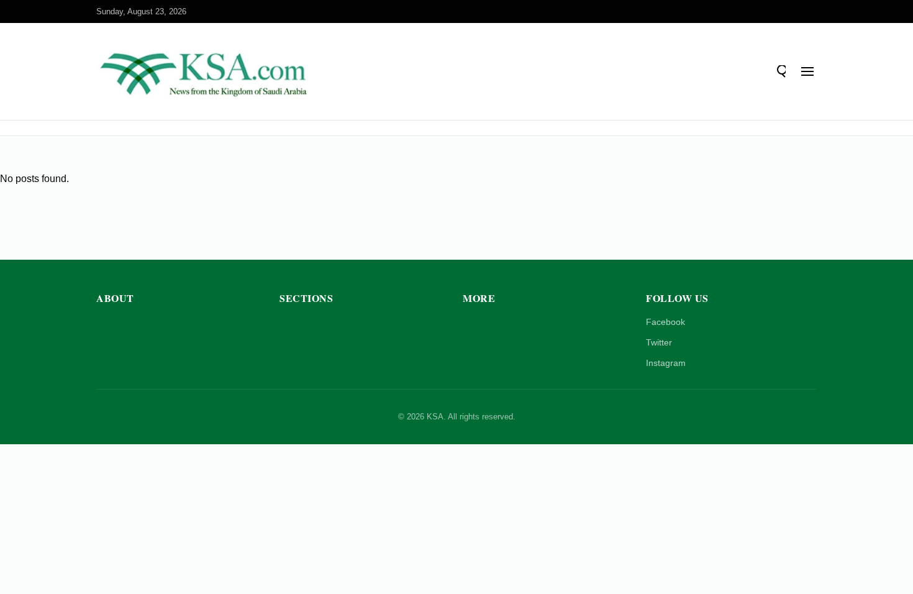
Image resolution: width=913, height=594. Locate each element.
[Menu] (807, 71)
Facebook (665, 322)
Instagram (666, 363)
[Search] (779, 71)
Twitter (659, 342)
